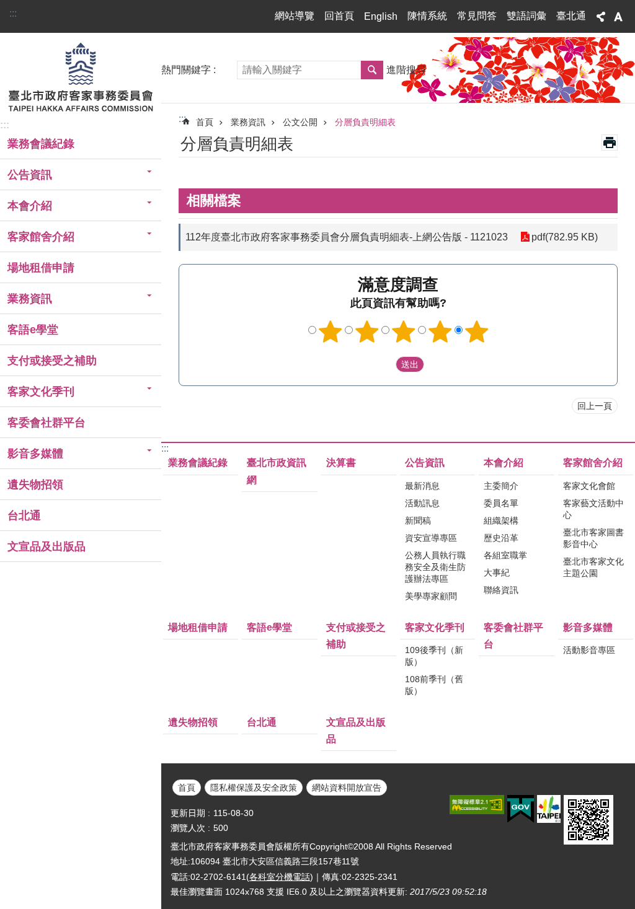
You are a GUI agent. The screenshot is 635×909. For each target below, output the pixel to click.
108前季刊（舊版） (434, 685)
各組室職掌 (505, 555)
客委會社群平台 (46, 422)
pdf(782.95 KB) (564, 237)
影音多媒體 (588, 627)
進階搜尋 (406, 69)
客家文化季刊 (434, 627)
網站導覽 (294, 16)
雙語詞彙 (526, 16)
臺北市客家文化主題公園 (593, 567)
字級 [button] (618, 16)
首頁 (204, 122)
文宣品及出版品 (46, 546)
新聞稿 (418, 520)
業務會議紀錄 (40, 144)
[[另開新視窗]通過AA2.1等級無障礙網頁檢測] (477, 804)
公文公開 (300, 122)
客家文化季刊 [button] (40, 391)
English (380, 16)
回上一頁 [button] (594, 406)
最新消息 (422, 486)
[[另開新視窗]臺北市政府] (549, 809)
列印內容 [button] (610, 142)
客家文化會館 (589, 486)
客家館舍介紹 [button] (40, 237)
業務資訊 (248, 122)
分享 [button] (600, 16)
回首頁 (339, 16)
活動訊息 (422, 503)
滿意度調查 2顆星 (367, 331)
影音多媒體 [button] (35, 453)
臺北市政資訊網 (276, 471)
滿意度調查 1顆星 (330, 331)
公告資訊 (425, 462)
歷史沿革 (501, 538)
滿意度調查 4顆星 (440, 331)
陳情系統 (427, 16)
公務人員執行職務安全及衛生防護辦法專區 (435, 567)
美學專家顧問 (431, 596)
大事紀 (497, 572)
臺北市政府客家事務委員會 (80, 76)
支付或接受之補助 (52, 360)
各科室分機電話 (279, 877)
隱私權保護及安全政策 (253, 788)
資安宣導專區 (431, 538)
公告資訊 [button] (29, 175)
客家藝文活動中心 (593, 509)
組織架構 (501, 520)
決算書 (341, 462)
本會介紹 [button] (29, 206)
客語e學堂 (32, 329)
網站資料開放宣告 (346, 788)
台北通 (24, 515)
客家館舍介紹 (593, 462)
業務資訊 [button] (29, 298)
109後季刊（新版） (434, 656)
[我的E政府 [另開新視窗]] (520, 809)
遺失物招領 (35, 484)
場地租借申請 (40, 267)
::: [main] (182, 118)
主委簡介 (501, 486)
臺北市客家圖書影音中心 (593, 538)
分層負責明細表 (365, 122)
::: (13, 13)
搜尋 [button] (372, 70)
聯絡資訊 (501, 590)
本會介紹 (503, 462)
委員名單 (501, 503)
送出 (384, 364)
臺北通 (571, 16)
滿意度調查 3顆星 (403, 331)
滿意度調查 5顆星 (477, 331)
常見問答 (477, 16)
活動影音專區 (589, 650)
